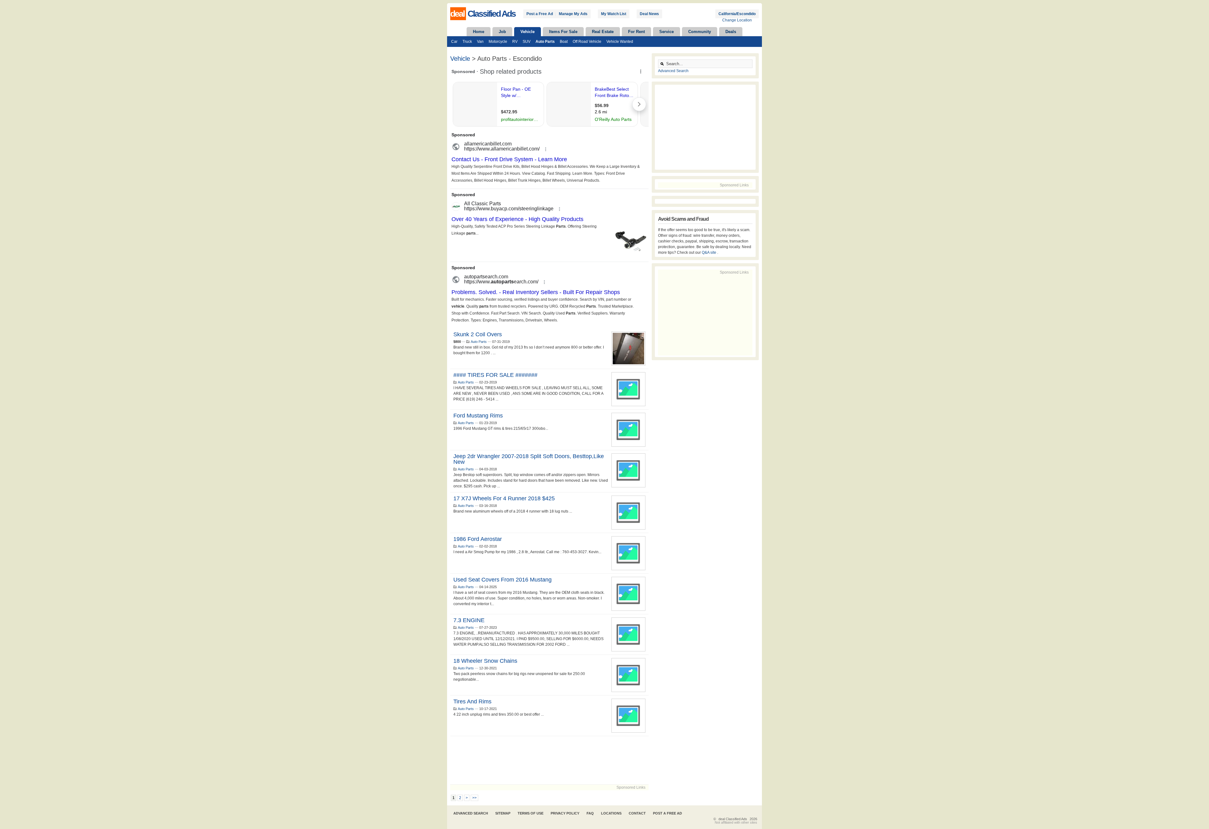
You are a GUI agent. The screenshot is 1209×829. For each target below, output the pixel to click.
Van (480, 41)
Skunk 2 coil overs (477, 334)
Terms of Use (530, 813)
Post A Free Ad (667, 813)
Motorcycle (498, 41)
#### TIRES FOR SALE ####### (495, 375)
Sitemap (502, 813)
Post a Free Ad (539, 14)
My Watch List (613, 14)
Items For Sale (563, 31)
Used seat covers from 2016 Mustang (502, 579)
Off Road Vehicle (587, 41)
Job (502, 31)
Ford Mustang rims (478, 415)
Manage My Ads (573, 14)
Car (454, 41)
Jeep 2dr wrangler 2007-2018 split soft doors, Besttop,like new (528, 459)
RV (515, 41)
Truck (467, 41)
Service (666, 31)
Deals (730, 31)
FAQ (590, 813)
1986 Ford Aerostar (477, 539)
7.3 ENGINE (469, 620)
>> (474, 798)
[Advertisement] (549, 760)
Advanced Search (673, 71)
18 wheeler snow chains (485, 661)
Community (699, 31)
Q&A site (709, 252)
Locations (611, 813)
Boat (564, 41)
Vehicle (527, 31)
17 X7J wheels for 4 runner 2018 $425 (504, 498)
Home (478, 31)
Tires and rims (472, 701)
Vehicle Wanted (619, 41)
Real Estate (603, 31)
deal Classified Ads (732, 819)
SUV (527, 41)
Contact (637, 813)
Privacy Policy (565, 813)
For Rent (636, 31)
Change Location (737, 20)
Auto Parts (545, 41)
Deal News (649, 14)
